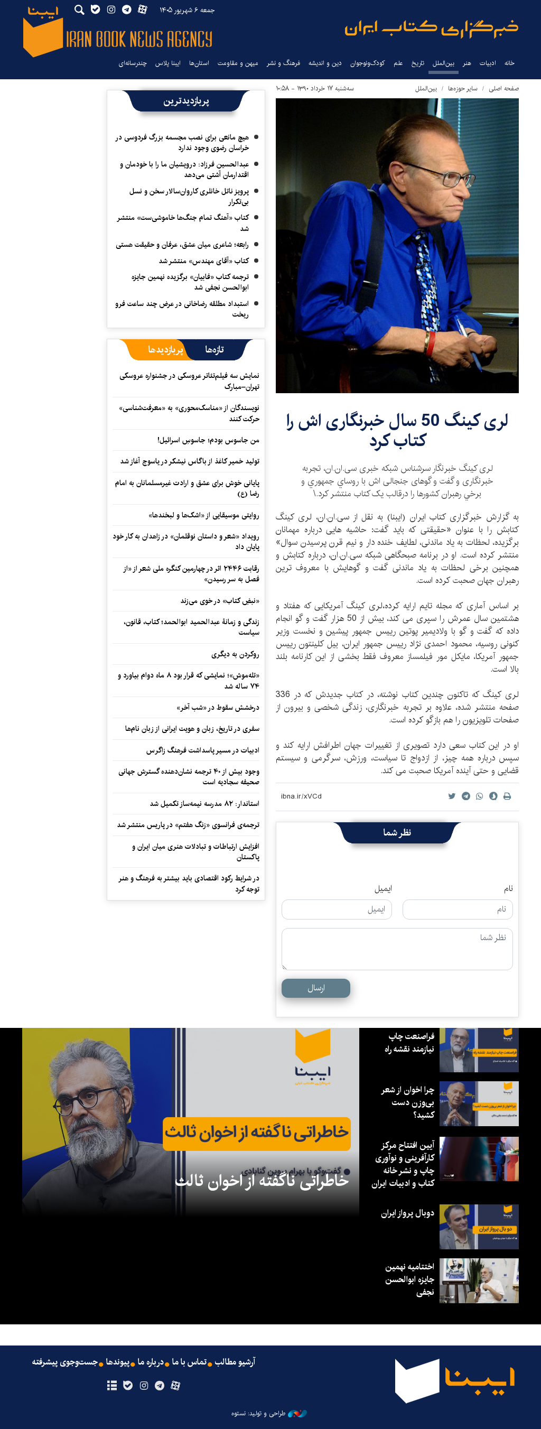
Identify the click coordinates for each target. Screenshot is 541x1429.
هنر (467, 63)
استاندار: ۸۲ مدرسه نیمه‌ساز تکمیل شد (204, 804)
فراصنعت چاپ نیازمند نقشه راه (409, 1042)
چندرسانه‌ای (132, 63)
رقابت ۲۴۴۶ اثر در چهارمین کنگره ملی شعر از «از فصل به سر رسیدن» (191, 574)
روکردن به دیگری (235, 654)
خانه (510, 63)
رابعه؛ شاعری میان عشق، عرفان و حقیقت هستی (182, 244)
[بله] (127, 1386)
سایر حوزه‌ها (463, 88)
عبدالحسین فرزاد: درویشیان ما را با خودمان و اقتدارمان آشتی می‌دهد (184, 170)
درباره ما (151, 1362)
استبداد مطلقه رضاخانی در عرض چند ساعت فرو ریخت (182, 309)
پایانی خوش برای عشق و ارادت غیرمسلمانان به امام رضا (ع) (187, 488)
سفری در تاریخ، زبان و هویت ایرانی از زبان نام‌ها (192, 729)
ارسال (316, 988)
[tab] (214, 349)
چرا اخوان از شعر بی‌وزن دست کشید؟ (408, 1102)
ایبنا (431, 29)
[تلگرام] (159, 1386)
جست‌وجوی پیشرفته (65, 1362)
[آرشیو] (111, 1386)
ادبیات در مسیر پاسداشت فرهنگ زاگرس (202, 750)
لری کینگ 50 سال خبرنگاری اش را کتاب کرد (397, 431)
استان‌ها (199, 63)
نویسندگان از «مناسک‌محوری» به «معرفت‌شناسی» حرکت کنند (189, 413)
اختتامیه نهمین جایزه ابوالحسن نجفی (409, 1280)
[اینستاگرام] (143, 1386)
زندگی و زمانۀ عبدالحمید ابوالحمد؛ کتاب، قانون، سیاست (191, 627)
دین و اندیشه (325, 63)
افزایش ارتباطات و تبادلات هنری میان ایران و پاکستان (195, 852)
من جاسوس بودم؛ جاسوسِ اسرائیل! (208, 440)
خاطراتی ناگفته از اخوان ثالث (262, 1181)
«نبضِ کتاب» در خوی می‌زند (219, 601)
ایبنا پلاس (168, 63)
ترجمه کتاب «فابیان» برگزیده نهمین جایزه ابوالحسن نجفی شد (190, 282)
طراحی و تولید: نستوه (258, 1413)
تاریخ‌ (418, 63)
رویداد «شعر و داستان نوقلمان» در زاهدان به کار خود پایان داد (186, 542)
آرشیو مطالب (235, 1362)
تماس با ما (189, 1362)
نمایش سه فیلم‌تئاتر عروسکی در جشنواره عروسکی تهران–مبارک (189, 381)
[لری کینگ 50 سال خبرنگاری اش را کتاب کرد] (397, 245)
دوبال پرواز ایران (407, 1213)
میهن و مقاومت (238, 63)
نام (508, 889)
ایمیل (383, 889)
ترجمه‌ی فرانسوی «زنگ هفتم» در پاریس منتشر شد (188, 825)
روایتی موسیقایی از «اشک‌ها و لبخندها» (203, 515)
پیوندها (117, 1362)
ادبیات (488, 63)
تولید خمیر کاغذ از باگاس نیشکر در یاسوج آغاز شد (189, 461)
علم (398, 63)
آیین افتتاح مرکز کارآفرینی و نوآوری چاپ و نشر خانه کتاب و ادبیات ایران (402, 1164)
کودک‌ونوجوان (367, 63)
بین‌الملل (443, 63)
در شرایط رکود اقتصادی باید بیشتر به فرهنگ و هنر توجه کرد (189, 884)
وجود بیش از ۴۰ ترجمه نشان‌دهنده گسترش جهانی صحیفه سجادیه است (188, 777)
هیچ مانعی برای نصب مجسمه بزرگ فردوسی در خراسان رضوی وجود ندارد (182, 143)
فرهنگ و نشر (283, 63)
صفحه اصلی (504, 88)
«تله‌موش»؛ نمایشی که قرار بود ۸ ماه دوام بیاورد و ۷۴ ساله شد (188, 681)
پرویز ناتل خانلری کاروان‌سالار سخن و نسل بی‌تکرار (189, 196)
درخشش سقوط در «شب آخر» (217, 707)
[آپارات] (175, 1386)
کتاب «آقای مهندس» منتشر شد (203, 261)
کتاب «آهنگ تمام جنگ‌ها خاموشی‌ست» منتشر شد (183, 223)
